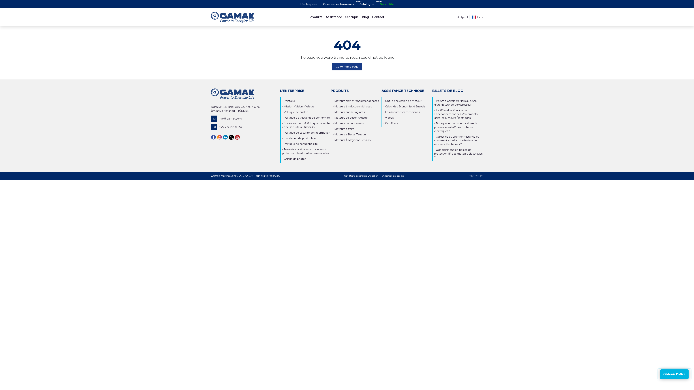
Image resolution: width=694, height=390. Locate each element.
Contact (378, 17)
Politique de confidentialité (301, 144)
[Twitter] (231, 137)
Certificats (391, 123)
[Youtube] (237, 137)
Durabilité (387, 4)
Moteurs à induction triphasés (353, 106)
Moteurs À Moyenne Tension (352, 140)
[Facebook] (213, 137)
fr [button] (479, 17)
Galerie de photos (295, 159)
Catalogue (366, 4)
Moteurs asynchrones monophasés (356, 101)
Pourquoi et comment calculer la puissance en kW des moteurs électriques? (455, 127)
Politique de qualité (296, 112)
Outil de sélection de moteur (403, 101)
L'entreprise (308, 4)
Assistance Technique (342, 17)
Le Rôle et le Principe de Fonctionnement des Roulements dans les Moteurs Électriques (455, 114)
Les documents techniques (402, 112)
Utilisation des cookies (393, 175)
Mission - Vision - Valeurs (299, 106)
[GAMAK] (245, 17)
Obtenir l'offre (674, 374)
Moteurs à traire (344, 129)
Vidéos (389, 117)
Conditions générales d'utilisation (361, 175)
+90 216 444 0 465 (230, 126)
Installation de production (300, 138)
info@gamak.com (230, 118)
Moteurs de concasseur (349, 123)
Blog (365, 17)
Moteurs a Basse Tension (350, 134)
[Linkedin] (225, 137)
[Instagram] (219, 137)
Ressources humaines (338, 4)
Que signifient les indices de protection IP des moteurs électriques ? (458, 153)
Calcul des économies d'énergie (405, 106)
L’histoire (289, 101)
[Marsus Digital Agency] (476, 176)
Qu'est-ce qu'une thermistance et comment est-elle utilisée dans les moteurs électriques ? (456, 140)
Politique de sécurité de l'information (307, 132)
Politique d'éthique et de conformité (307, 117)
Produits (316, 17)
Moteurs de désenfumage (351, 117)
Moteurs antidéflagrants (349, 112)
